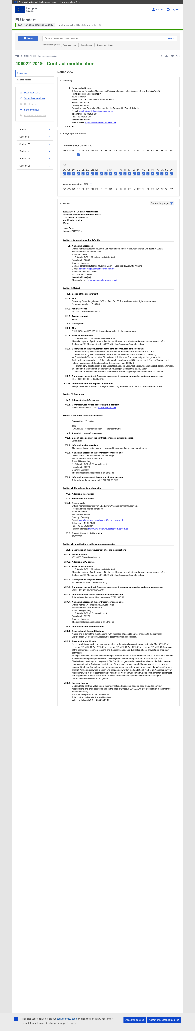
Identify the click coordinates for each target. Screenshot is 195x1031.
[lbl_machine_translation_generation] (91, 184)
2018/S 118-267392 (107, 407)
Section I (23, 129)
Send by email (31, 110)
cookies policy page (67, 1019)
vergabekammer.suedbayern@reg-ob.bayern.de (101, 520)
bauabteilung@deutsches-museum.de (96, 111)
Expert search (87, 45)
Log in (159, 9)
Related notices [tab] (24, 80)
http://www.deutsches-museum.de (100, 122)
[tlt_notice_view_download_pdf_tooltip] (64, 173)
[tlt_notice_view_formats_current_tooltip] (171, 203)
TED (17, 56)
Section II (24, 137)
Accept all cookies (134, 1020)
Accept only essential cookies (164, 1020)
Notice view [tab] (22, 73)
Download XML (32, 92)
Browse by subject (105, 45)
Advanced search (70, 45)
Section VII (24, 166)
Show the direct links (34, 98)
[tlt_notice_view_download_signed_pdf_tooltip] (78, 154)
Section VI (24, 158)
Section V (24, 151)
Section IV (24, 144)
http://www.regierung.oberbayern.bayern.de (108, 529)
